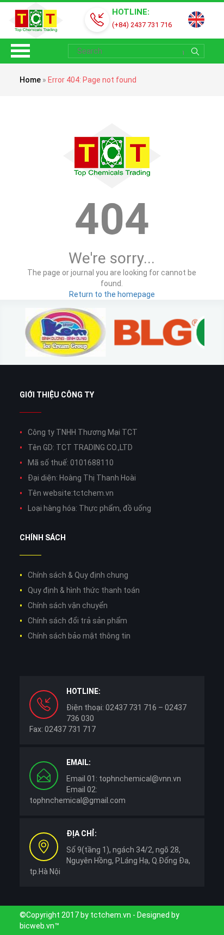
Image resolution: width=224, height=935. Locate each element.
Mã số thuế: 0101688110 (71, 462)
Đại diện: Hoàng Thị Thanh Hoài (82, 477)
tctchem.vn (110, 915)
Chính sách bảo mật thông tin (79, 635)
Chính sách (43, 537)
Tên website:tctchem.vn (71, 493)
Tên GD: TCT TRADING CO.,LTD (80, 447)
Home (30, 79)
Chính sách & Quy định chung (78, 575)
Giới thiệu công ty (57, 394)
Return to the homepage (112, 294)
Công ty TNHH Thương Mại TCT (83, 432)
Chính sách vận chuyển (68, 605)
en (196, 19)
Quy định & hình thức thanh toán (84, 590)
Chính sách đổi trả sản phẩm (77, 620)
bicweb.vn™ (39, 925)
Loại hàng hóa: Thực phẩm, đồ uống (89, 508)
